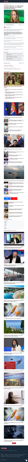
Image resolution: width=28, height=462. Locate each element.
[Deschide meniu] (23, 1)
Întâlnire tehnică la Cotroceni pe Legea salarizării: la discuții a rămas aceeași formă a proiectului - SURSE (14, 95)
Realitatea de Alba (12, 455)
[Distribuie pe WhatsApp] (22, 25)
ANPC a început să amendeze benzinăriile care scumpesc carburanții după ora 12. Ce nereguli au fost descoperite (16, 186)
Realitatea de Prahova (7, 455)
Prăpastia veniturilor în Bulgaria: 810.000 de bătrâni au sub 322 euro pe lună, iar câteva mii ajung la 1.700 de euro (14, 301)
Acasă (5, 3)
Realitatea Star (10, 454)
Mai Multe (14, 443)
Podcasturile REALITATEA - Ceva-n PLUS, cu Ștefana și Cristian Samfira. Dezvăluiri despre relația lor (13, 97)
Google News (19, 68)
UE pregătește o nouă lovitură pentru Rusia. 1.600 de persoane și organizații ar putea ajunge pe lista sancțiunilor (15, 190)
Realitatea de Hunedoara (8, 456)
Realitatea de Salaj (16, 455)
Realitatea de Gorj (18, 456)
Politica (6, 93)
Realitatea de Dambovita (19, 454)
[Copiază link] (19, 25)
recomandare (6, 66)
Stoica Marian (22, 334)
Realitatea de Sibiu (24, 454)
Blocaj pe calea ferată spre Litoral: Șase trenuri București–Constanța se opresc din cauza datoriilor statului (14, 283)
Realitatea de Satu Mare (3, 456)
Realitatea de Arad (11, 24)
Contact (1, 450)
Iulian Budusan (22, 281)
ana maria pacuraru (11, 66)
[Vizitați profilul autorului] (4, 25)
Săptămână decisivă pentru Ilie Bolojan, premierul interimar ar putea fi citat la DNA (15, 155)
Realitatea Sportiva (6, 454)
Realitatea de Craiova (21, 455)
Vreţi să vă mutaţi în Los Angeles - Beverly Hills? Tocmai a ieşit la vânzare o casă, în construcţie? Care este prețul (13, 336)
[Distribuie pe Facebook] (20, 25)
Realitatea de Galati (3, 455)
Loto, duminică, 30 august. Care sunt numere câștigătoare (12, 318)
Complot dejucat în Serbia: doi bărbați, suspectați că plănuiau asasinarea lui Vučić (14, 54)
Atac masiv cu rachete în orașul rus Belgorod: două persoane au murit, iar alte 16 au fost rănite (15, 130)
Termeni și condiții (5, 450)
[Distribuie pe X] (23, 25)
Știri (6, 3)
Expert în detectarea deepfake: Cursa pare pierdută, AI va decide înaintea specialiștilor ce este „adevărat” (14, 56)
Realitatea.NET (2, 454)
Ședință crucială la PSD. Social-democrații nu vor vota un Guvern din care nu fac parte (16, 152)
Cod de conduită (15, 450)
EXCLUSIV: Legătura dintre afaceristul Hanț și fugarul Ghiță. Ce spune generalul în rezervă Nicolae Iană (15, 162)
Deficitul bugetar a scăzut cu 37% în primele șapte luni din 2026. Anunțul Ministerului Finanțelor (16, 193)
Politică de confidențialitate (10, 450)
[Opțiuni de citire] (26, 460)
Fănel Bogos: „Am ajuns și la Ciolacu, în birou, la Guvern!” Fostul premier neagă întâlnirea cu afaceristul (13, 265)
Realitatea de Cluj (14, 454)
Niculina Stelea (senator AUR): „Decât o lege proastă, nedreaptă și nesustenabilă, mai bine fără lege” (13, 92)
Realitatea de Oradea (14, 456)
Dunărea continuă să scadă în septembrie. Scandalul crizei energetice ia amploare (14, 58)
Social (4, 88)
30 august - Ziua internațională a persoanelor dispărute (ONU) (13, 405)
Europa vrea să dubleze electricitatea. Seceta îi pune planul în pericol (14, 180)
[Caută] (21, 1)
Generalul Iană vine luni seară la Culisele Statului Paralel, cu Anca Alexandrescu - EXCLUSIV (16, 159)
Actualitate (9, 3)
